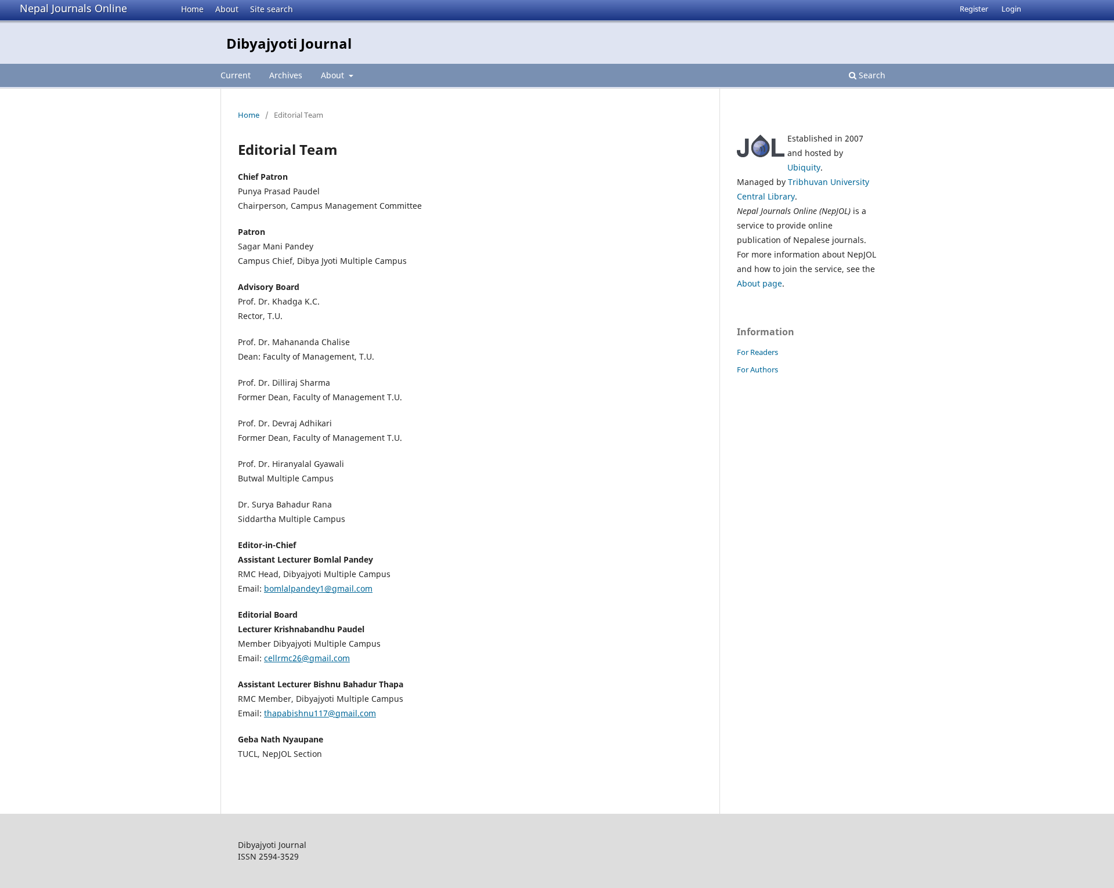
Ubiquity (803, 167)
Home (192, 9)
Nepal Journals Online (73, 8)
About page (759, 283)
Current (235, 75)
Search (870, 75)
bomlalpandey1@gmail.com (318, 588)
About (226, 9)
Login (1011, 8)
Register (974, 8)
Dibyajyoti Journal (289, 43)
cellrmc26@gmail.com (307, 658)
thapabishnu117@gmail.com (320, 713)
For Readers (757, 352)
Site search (271, 9)
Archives (285, 75)
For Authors (757, 369)
